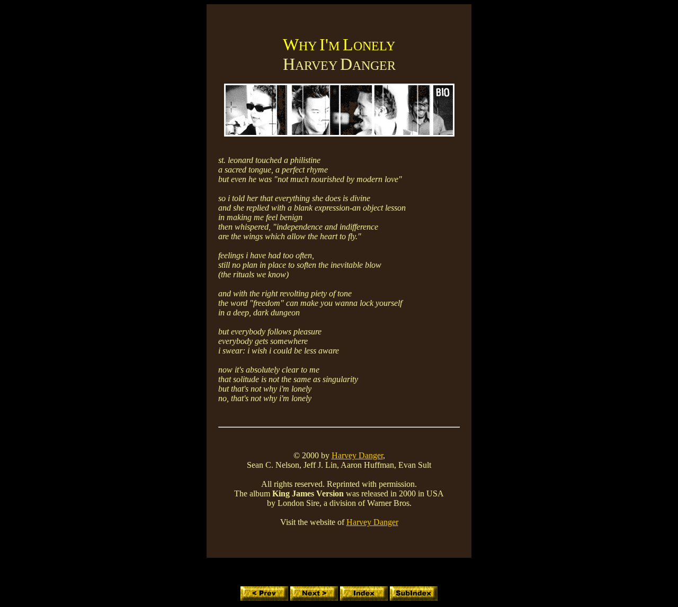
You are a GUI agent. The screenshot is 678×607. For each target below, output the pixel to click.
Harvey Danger (357, 455)
